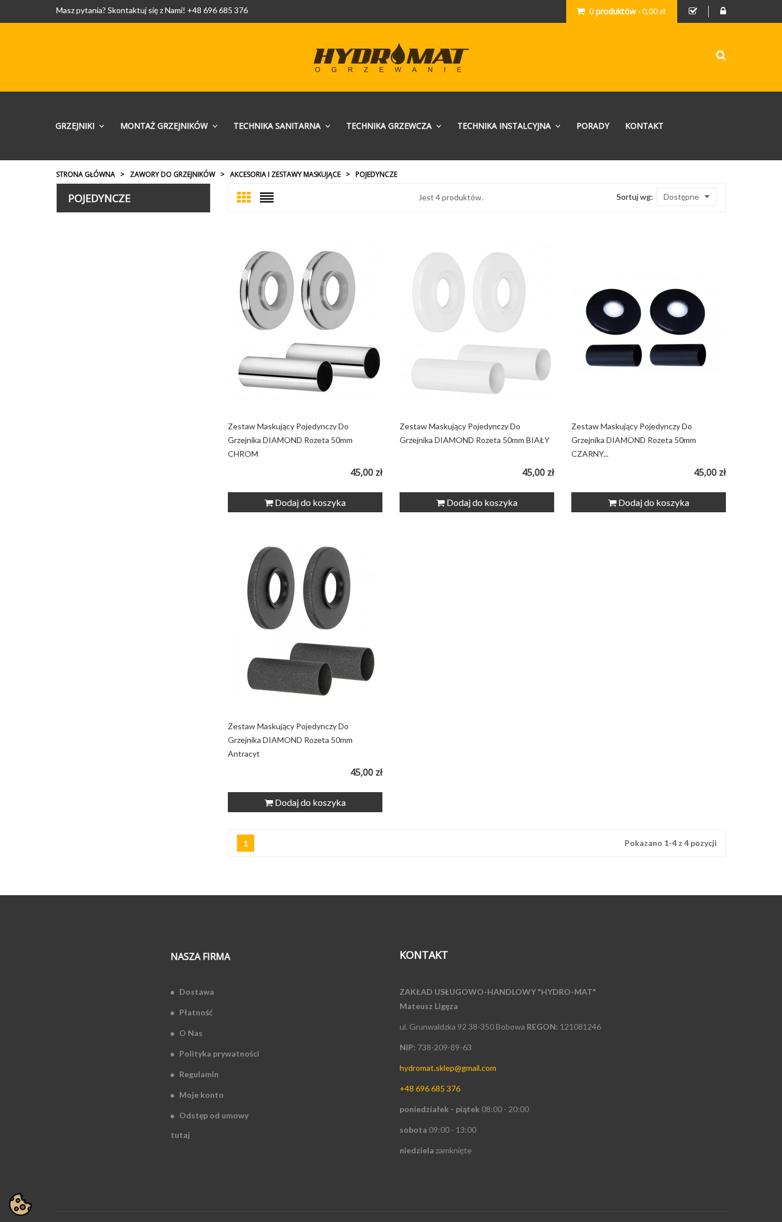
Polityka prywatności (219, 1053)
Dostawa (196, 991)
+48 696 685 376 (217, 10)
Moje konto (201, 1095)
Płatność (196, 1012)
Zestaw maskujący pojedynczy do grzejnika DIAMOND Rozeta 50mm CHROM (290, 439)
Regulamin (199, 1074)
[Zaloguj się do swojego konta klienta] (723, 11)
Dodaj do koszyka (309, 502)
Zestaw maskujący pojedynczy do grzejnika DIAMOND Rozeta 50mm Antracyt (290, 739)
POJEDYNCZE (99, 198)
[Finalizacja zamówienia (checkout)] (693, 11)
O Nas (191, 1033)
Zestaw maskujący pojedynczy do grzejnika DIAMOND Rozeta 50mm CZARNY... (633, 439)
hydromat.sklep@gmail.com (448, 1068)
